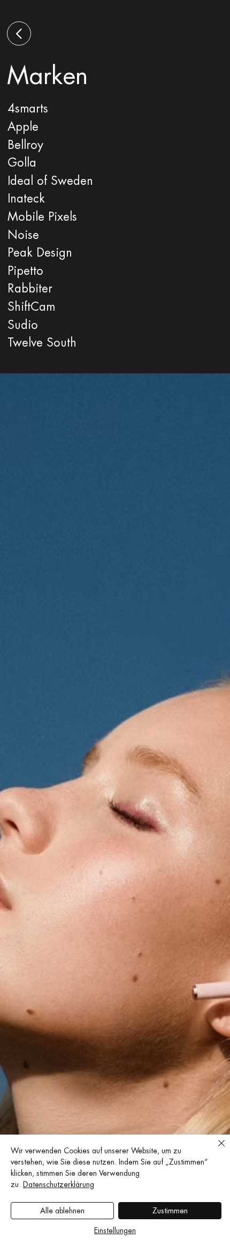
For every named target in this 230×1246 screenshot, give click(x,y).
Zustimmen (170, 1210)
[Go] (19, 33)
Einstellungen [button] (115, 1230)
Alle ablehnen (62, 1210)
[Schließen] (215, 1149)
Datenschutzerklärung (58, 1184)
